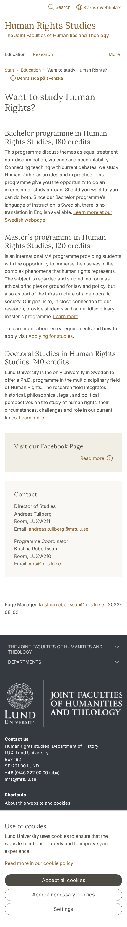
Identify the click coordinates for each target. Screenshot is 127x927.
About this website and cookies (37, 803)
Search (63, 7)
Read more (93, 458)
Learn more (65, 316)
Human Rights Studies (50, 25)
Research (43, 54)
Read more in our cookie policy (39, 863)
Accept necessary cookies (63, 895)
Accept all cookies (63, 880)
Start (9, 69)
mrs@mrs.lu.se (45, 563)
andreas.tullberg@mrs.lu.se (57, 529)
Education (15, 54)
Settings (63, 909)
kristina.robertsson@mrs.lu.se (71, 604)
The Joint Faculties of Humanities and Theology (57, 35)
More (114, 54)
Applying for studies (50, 336)
